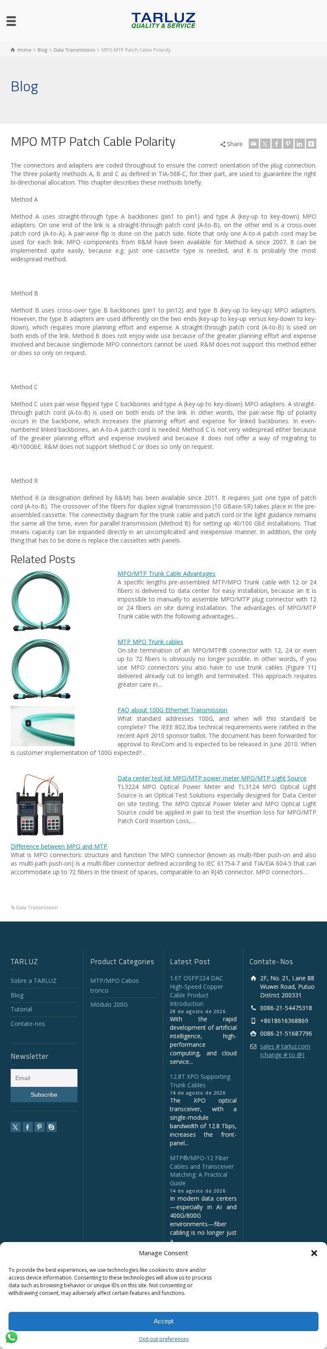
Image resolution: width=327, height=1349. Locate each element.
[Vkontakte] (311, 144)
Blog (17, 995)
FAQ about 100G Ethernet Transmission (172, 710)
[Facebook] (277, 144)
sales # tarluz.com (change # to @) (285, 1050)
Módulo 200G (109, 1004)
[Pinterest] (288, 144)
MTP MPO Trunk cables (150, 642)
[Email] (254, 144)
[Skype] (51, 1127)
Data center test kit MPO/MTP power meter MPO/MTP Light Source (212, 778)
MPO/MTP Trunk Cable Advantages (166, 573)
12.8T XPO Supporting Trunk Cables (200, 1080)
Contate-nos (28, 1024)
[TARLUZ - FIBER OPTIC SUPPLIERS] (163, 20)
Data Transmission (37, 907)
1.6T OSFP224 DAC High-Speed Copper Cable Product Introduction (196, 991)
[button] (314, 1253)
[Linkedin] (300, 144)
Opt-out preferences (164, 1339)
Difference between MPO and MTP (59, 846)
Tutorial (21, 1009)
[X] (265, 144)
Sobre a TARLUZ (34, 980)
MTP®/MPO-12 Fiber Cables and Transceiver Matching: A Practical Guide (202, 1170)
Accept (163, 1321)
